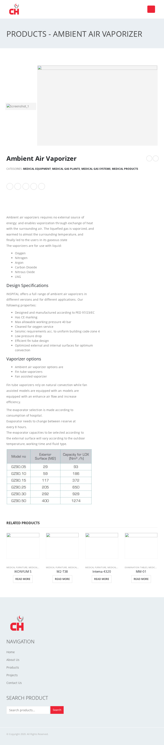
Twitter (17, 186)
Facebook (9, 186)
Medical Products (125, 169)
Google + (33, 186)
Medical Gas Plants (66, 169)
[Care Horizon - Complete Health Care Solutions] (14, 9)
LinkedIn (25, 186)
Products (12, 667)
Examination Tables (136, 567)
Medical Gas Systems (96, 169)
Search (57, 710)
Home (10, 652)
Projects (12, 675)
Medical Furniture (17, 567)
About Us (12, 660)
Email (41, 186)
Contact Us (14, 683)
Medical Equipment (37, 169)
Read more (22, 579)
